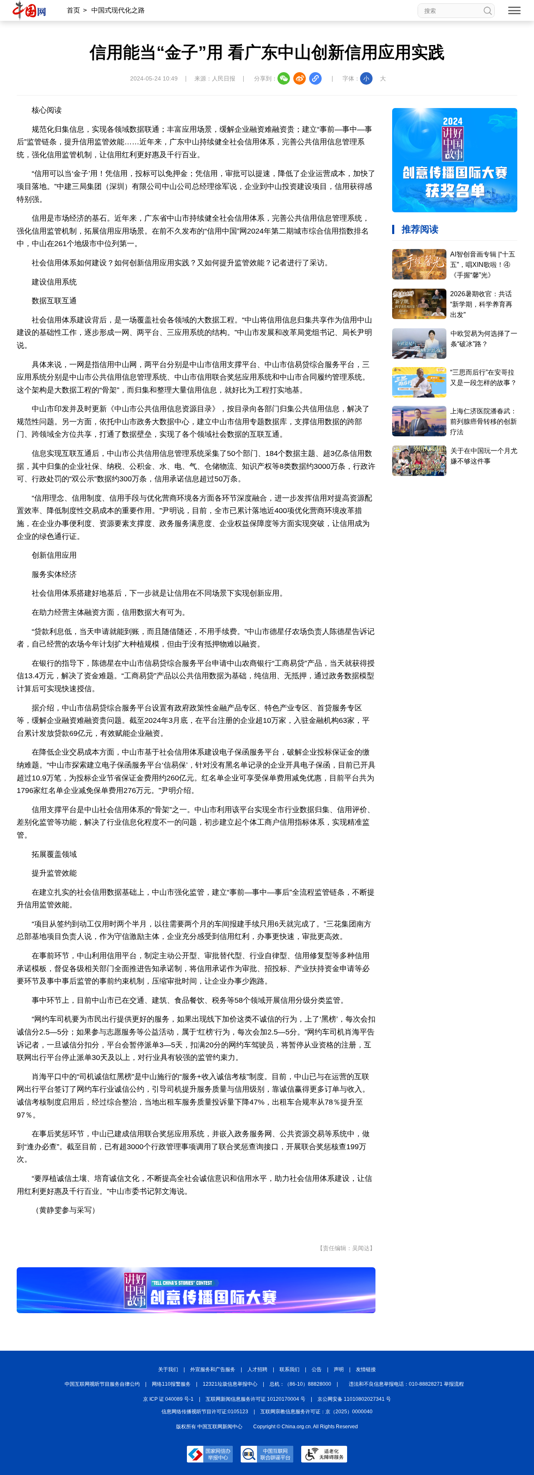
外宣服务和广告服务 (212, 1369)
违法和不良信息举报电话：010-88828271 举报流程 (406, 1384)
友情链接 (366, 1369)
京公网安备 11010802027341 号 (354, 1399)
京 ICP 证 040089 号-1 (168, 1399)
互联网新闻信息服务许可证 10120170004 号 (255, 1399)
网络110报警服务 (171, 1384)
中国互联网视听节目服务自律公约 (102, 1384)
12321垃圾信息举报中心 (230, 1384)
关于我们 (168, 1369)
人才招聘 (257, 1369)
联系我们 (290, 1369)
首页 (73, 10)
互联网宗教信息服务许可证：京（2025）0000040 (316, 1412)
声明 (339, 1369)
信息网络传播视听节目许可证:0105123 (204, 1412)
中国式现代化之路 (118, 10)
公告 (317, 1369)
